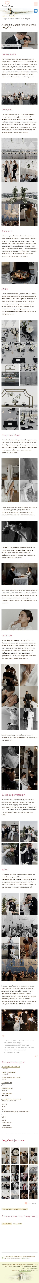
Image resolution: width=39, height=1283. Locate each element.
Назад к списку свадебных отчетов (15, 1209)
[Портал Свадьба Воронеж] (7, 4)
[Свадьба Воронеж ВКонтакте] (36, 11)
